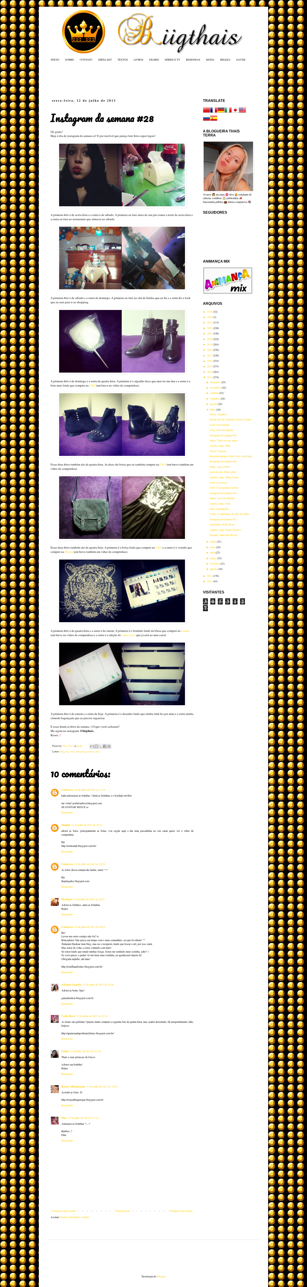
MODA (210, 59)
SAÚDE (240, 59)
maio (213, 547)
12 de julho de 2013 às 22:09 (98, 984)
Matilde (65, 825)
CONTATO (86, 59)
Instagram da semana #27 (223, 519)
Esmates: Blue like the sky (224, 535)
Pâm (64, 1118)
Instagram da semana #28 (223, 493)
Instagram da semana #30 (223, 435)
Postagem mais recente (64, 1210)
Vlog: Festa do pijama (221, 430)
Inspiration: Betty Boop (222, 524)
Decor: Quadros (218, 414)
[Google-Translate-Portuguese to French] (213, 112)
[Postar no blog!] (96, 746)
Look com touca (218, 482)
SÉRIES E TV (172, 59)
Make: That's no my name (223, 440)
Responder (67, 812)
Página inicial (123, 1210)
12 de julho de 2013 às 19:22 (86, 825)
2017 (210, 355)
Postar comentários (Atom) (74, 1217)
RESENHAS (193, 59)
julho (213, 409)
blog (62, 751)
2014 (210, 371)
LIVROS (138, 59)
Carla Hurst (68, 1016)
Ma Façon (67, 899)
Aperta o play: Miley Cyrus (224, 477)
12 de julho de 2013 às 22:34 (92, 1016)
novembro (216, 387)
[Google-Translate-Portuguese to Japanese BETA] (235, 112)
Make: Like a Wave (220, 466)
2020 (210, 339)
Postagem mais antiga (180, 1210)
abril (213, 552)
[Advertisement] (136, 80)
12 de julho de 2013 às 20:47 (89, 899)
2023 (210, 322)
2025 (210, 311)
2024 (210, 317)
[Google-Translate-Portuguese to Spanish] (213, 120)
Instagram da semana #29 (223, 461)
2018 (210, 349)
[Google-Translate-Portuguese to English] (242, 112)
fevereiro (215, 563)
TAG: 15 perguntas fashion (224, 487)
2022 (210, 328)
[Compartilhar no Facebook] (104, 746)
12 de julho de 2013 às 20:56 (89, 927)
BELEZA (225, 59)
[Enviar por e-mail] (92, 746)
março (213, 558)
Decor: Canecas (218, 451)
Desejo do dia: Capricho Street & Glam (230, 419)
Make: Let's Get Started (222, 498)
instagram (80, 751)
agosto (214, 404)
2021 (210, 333)
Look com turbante (220, 424)
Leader (185, 631)
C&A (92, 385)
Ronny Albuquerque (73, 1086)
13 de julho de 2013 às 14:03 (102, 1086)
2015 (210, 366)
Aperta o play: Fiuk (220, 503)
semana (90, 751)
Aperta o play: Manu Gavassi (225, 529)
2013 (210, 377)
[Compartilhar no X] (100, 746)
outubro (214, 393)
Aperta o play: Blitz (220, 445)
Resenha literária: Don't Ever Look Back (231, 456)
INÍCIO (55, 59)
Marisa (69, 552)
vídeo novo (129, 635)
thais (97, 751)
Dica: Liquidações (219, 508)
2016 (210, 360)
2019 (210, 344)
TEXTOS (123, 59)
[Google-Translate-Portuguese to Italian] (228, 112)
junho (213, 541)
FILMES (154, 59)
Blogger (161, 1276)
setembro (215, 398)
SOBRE (69, 59)
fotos (72, 751)
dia (67, 751)
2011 (210, 581)
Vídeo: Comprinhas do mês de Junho (229, 514)
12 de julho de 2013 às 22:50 (85, 1051)
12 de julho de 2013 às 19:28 (89, 864)
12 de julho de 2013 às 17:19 (89, 789)
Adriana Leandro (71, 984)
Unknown (67, 790)
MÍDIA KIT (105, 59)
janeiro (214, 569)
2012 (210, 576)
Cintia (65, 1051)
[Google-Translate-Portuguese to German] (221, 112)
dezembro (215, 382)
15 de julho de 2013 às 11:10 (83, 1118)
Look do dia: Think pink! (223, 472)
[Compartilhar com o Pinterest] (109, 746)
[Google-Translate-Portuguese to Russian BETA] (206, 120)
